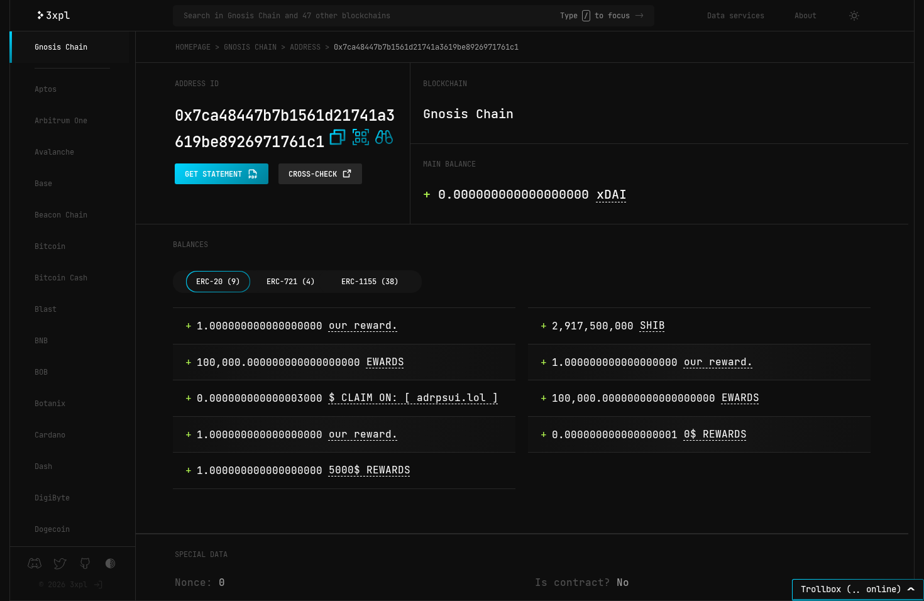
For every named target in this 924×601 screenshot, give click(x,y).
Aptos (46, 89)
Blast (46, 309)
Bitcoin (50, 246)
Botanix (50, 404)
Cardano (50, 435)
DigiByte (52, 498)
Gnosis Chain (61, 47)
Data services (735, 16)
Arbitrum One (61, 121)
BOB (41, 372)
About (806, 16)
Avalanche (54, 152)
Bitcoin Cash (61, 278)
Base (43, 184)
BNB (41, 341)
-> (639, 16)
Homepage (193, 47)
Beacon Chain (61, 215)
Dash (43, 466)
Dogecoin (52, 529)
